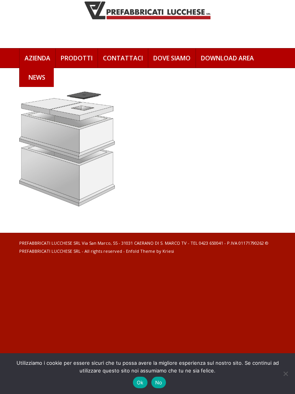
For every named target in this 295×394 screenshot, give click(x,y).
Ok (140, 382)
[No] (285, 373)
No (158, 382)
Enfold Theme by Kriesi (150, 251)
